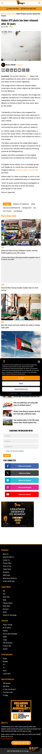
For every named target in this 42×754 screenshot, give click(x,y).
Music (4, 670)
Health (5, 637)
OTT (4, 664)
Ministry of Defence (21, 204)
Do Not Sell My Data (9, 581)
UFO (28, 76)
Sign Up (7, 455)
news (33, 204)
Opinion (5, 649)
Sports (5, 612)
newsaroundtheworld (11, 208)
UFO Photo (7, 211)
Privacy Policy (7, 563)
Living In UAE (7, 646)
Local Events (7, 673)
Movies (5, 658)
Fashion (5, 630)
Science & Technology (9, 615)
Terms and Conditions (18, 451)
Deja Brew (6, 686)
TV (3, 667)
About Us (5, 554)
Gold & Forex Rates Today (29, 8)
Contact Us (6, 560)
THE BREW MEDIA (14, 751)
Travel (5, 640)
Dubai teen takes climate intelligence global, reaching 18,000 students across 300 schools (19, 251)
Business (6, 609)
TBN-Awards (6, 683)
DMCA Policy (6, 575)
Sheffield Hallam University (25, 170)
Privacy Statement (26, 393)
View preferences (21, 389)
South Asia (6, 597)
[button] (39, 362)
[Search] (39, 3)
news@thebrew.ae (7, 738)
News (11, 27)
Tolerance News (8, 603)
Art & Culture (7, 627)
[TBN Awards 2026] (21, 514)
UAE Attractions (8, 643)
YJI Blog (5, 695)
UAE (2, 247)
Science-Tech (10, 14)
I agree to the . (15, 451)
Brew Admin (11, 65)
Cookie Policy (13, 393)
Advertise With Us (8, 557)
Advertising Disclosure (10, 578)
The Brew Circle (8, 692)
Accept (21, 378)
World (4, 600)
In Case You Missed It (9, 689)
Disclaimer (6, 572)
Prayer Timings (7, 624)
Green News (6, 606)
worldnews (18, 211)
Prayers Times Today (14, 8)
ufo (34, 208)
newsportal (26, 208)
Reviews (5, 661)
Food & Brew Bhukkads (10, 634)
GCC (4, 594)
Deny (21, 383)
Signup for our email (21, 743)
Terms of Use (7, 566)
